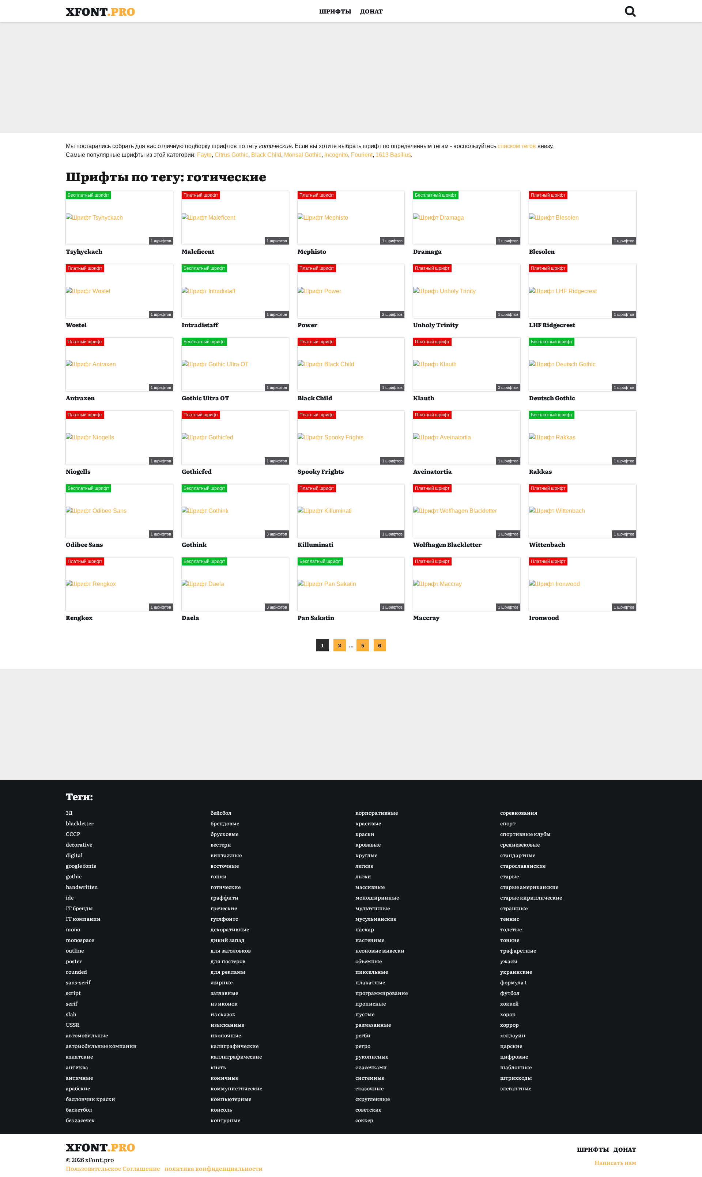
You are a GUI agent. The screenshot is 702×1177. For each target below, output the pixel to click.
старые (509, 876)
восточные (225, 865)
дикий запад (228, 939)
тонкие (509, 939)
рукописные (371, 1056)
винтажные (226, 855)
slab (71, 1014)
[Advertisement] (285, 77)
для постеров (228, 961)
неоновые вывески (379, 950)
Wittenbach (547, 544)
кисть (218, 1067)
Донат (371, 11)
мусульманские (375, 918)
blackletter (80, 823)
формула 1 (513, 982)
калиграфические (234, 1045)
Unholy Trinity (435, 324)
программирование (381, 992)
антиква (77, 1067)
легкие (364, 865)
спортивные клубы (525, 833)
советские (368, 1109)
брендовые (225, 823)
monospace (80, 939)
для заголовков (231, 950)
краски (364, 833)
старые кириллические (531, 897)
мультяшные (372, 908)
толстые (511, 929)
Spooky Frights (321, 471)
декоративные (230, 929)
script (73, 992)
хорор (508, 1014)
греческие (224, 908)
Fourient (362, 155)
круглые (366, 855)
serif (72, 1003)
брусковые (224, 833)
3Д (69, 812)
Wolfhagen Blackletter (447, 544)
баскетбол (79, 1109)
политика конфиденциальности (214, 1168)
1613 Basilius (393, 155)
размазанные (373, 1024)
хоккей (509, 1003)
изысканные (227, 1024)
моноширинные (377, 897)
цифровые (514, 1056)
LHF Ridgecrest (552, 324)
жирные (222, 982)
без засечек (80, 1120)
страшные (514, 908)
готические (226, 886)
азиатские (79, 1056)
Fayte (204, 155)
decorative (79, 844)
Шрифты (335, 11)
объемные (368, 961)
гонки (219, 876)
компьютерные (231, 1098)
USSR (72, 1024)
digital (74, 855)
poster (74, 961)
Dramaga (427, 251)
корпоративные (376, 812)
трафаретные (518, 950)
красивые (368, 823)
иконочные (226, 1035)
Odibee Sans (84, 544)
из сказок (223, 1014)
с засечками (371, 1067)
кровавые (368, 844)
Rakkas (540, 471)
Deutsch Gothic (552, 397)
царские (511, 1045)
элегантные (515, 1088)
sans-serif (78, 982)
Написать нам (615, 1162)
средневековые (520, 844)
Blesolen (542, 251)
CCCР (73, 833)
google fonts (81, 865)
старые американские (529, 886)
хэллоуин (512, 1035)
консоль (221, 1109)
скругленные (372, 1098)
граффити (224, 897)
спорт (508, 823)
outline (75, 950)
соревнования (518, 812)
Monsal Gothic (302, 155)
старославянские (523, 865)
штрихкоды (516, 1077)
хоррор (509, 1024)
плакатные (370, 982)
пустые (364, 1014)
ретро (362, 1045)
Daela (190, 617)
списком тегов (517, 146)
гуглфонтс (224, 918)
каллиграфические (236, 1056)
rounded (76, 971)
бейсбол (221, 812)
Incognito (336, 155)
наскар (364, 929)
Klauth (423, 397)
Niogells (78, 471)
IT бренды (79, 908)
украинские (516, 971)
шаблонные (516, 1067)
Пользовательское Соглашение (113, 1168)
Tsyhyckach (84, 251)
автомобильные (87, 1035)
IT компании (83, 918)
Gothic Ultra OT (205, 397)
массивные (370, 886)
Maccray (426, 617)
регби (362, 1035)
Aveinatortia (432, 471)
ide (69, 897)
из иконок (224, 1003)
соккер (364, 1120)
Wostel (76, 324)
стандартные (517, 855)
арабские (78, 1088)
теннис (509, 918)
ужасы (508, 961)
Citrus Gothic (231, 155)
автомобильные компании (101, 1045)
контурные (225, 1120)
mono (73, 929)
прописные (370, 1003)
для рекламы (228, 971)
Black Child (266, 155)
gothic (74, 876)
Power (307, 324)
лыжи (363, 876)
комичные (224, 1077)
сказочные (369, 1088)
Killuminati (315, 544)
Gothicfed (197, 471)
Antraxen (80, 397)
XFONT (100, 11)
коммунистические (236, 1088)
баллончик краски (90, 1098)
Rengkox (79, 617)
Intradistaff (200, 324)
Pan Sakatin (316, 617)
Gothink (194, 544)
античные (79, 1077)
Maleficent (198, 251)
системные (369, 1077)
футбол (510, 992)
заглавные (224, 992)
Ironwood (544, 617)
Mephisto (312, 251)
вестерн (221, 844)
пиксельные (371, 971)
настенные (369, 939)
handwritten (82, 886)
